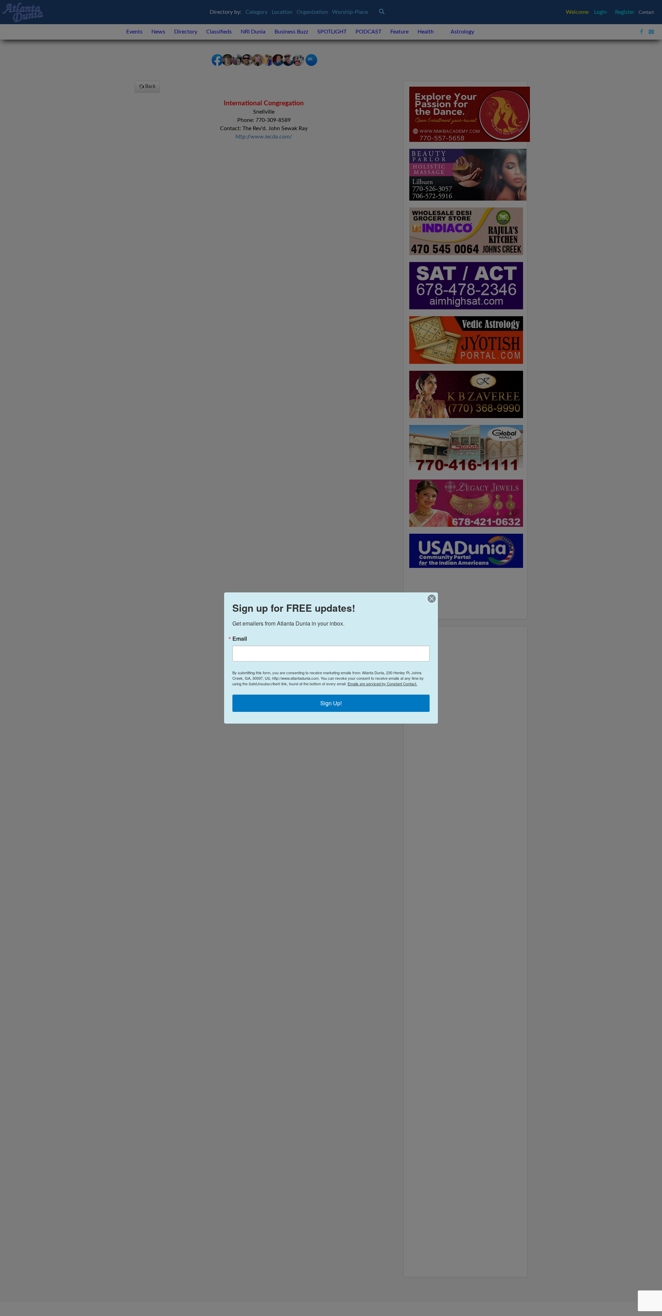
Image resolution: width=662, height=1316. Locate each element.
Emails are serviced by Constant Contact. (382, 683)
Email (239, 638)
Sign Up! (331, 703)
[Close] (432, 598)
